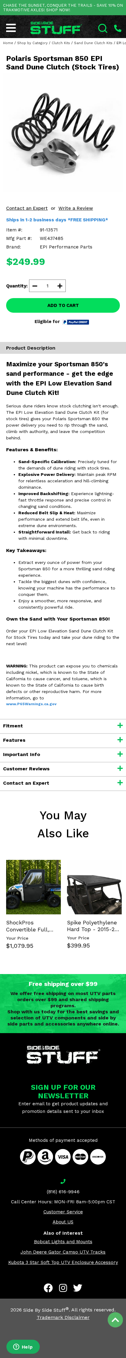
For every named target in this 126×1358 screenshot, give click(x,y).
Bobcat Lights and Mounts (63, 1241)
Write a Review (75, 208)
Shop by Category (32, 43)
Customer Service (63, 1212)
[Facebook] (48, 1288)
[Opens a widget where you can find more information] (23, 1347)
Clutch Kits (61, 43)
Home (8, 43)
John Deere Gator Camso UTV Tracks (63, 1252)
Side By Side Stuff (46, 1310)
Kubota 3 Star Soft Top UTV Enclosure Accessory (63, 1262)
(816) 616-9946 (63, 1191)
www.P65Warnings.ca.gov (31, 704)
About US (63, 1222)
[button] (125, 1357)
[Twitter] (77, 1288)
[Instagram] (63, 1288)
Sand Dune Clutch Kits (93, 43)
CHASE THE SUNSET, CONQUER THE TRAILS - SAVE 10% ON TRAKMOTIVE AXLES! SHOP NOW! (63, 7)
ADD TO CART (63, 305)
